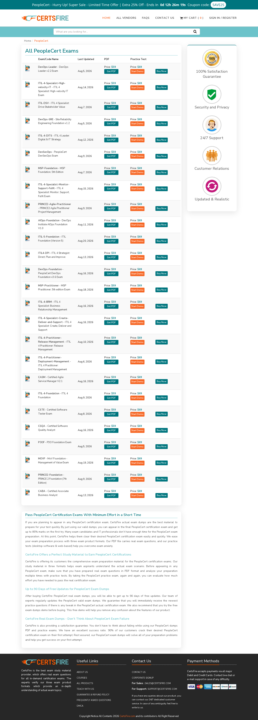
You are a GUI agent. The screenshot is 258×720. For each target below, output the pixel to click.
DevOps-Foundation (50, 273)
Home (106, 18)
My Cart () (193, 18)
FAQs (146, 18)
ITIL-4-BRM (52, 306)
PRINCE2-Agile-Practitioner (54, 208)
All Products (85, 683)
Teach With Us (85, 689)
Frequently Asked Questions (94, 700)
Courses (82, 677)
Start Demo (137, 71)
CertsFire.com (127, 716)
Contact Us (164, 18)
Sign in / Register (223, 18)
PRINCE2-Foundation (52, 479)
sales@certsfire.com (158, 683)
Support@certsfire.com (162, 689)
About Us (82, 672)
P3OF (54, 442)
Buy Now (161, 71)
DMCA (80, 705)
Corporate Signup (143, 677)
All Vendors (126, 18)
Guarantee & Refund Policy (93, 694)
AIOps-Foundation (54, 224)
